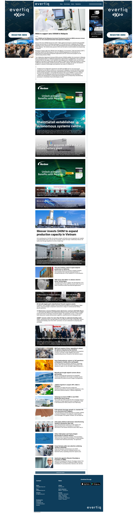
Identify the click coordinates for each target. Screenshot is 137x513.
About (72, 4)
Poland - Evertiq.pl (63, 496)
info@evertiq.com (40, 494)
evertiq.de (73, 0)
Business (37, 30)
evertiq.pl (95, 0)
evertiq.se (100, 0)
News (61, 4)
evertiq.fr (84, 0)
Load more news (60, 472)
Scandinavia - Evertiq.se (64, 498)
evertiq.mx (89, 0)
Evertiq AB (42, 4)
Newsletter (78, 4)
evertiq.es (78, 0)
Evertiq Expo (67, 4)
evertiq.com (67, 0)
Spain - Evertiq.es (63, 495)
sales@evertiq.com (40, 486)
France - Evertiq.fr (63, 499)
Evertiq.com (61, 486)
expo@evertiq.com (40, 490)
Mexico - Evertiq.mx (63, 490)
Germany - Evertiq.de (63, 494)
